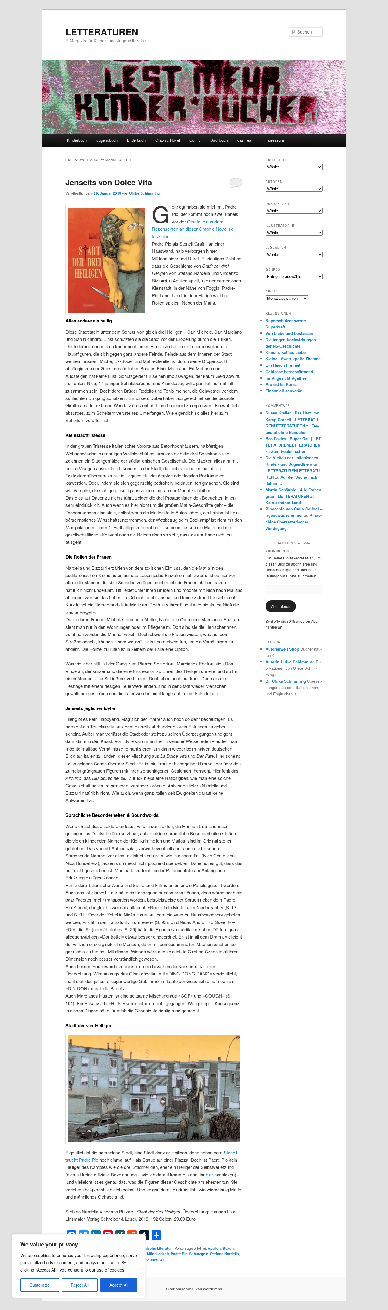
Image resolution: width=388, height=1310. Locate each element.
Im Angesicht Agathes (286, 378)
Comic (195, 140)
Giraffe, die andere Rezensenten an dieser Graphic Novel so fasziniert (192, 228)
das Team (246, 140)
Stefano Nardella (224, 1253)
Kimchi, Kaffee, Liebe (286, 352)
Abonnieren (280, 606)
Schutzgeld (198, 1253)
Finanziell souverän (284, 391)
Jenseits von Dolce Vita (108, 182)
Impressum (274, 140)
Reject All (80, 1285)
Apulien (214, 1248)
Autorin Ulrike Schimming (290, 662)
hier (209, 1174)
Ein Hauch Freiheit (283, 365)
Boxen (228, 1248)
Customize (39, 1285)
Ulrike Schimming (144, 193)
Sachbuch (219, 140)
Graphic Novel (167, 140)
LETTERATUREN (101, 31)
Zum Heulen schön (288, 451)
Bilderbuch (136, 140)
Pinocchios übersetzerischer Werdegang (294, 521)
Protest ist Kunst (281, 384)
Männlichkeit (158, 1253)
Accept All (118, 1285)
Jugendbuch (107, 140)
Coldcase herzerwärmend (289, 372)
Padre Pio (179, 1253)
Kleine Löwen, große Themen (293, 358)
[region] (79, 1266)
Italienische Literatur (154, 1248)
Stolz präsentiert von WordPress (194, 1289)
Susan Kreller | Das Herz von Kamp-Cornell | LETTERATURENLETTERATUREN (292, 419)
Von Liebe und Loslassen (289, 333)
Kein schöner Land (283, 502)
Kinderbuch (77, 140)
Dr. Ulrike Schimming (286, 681)
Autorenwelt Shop (282, 649)
